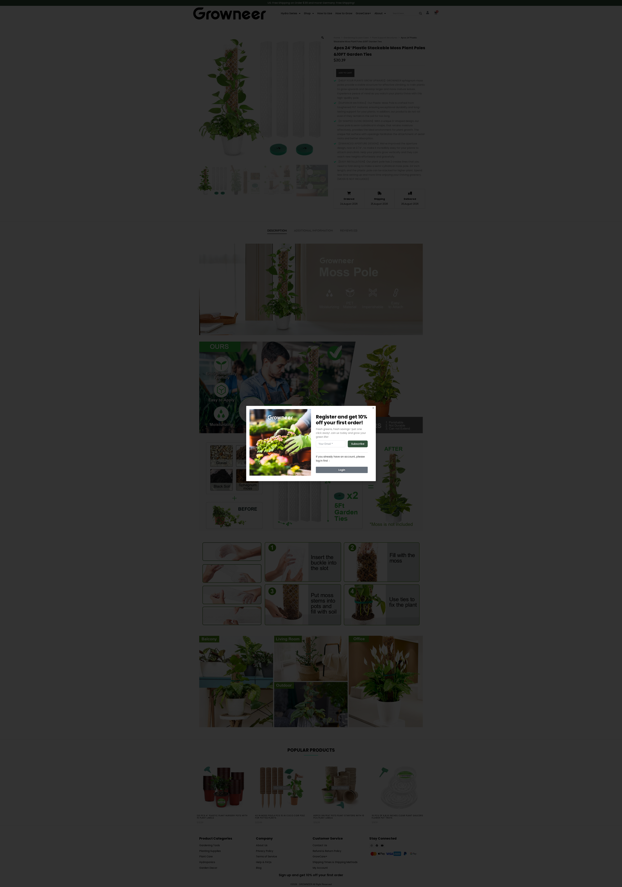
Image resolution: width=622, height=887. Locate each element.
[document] (311, 443)
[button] (373, 408)
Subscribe (357, 444)
